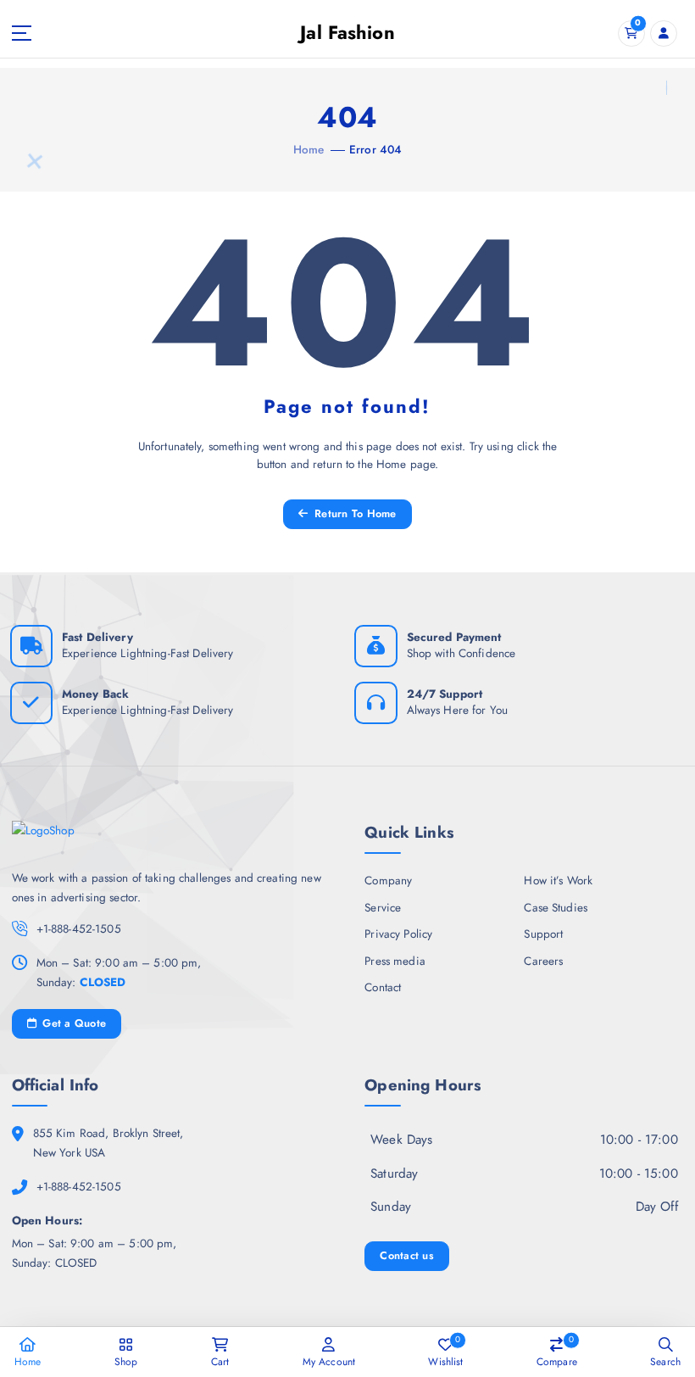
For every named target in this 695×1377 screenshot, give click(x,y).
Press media (394, 960)
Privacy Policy (398, 933)
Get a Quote (72, 1023)
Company (388, 880)
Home (309, 149)
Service (382, 907)
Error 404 (375, 149)
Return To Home (354, 513)
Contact (382, 986)
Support (543, 933)
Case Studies (555, 907)
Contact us (407, 1255)
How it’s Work (558, 880)
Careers (543, 960)
